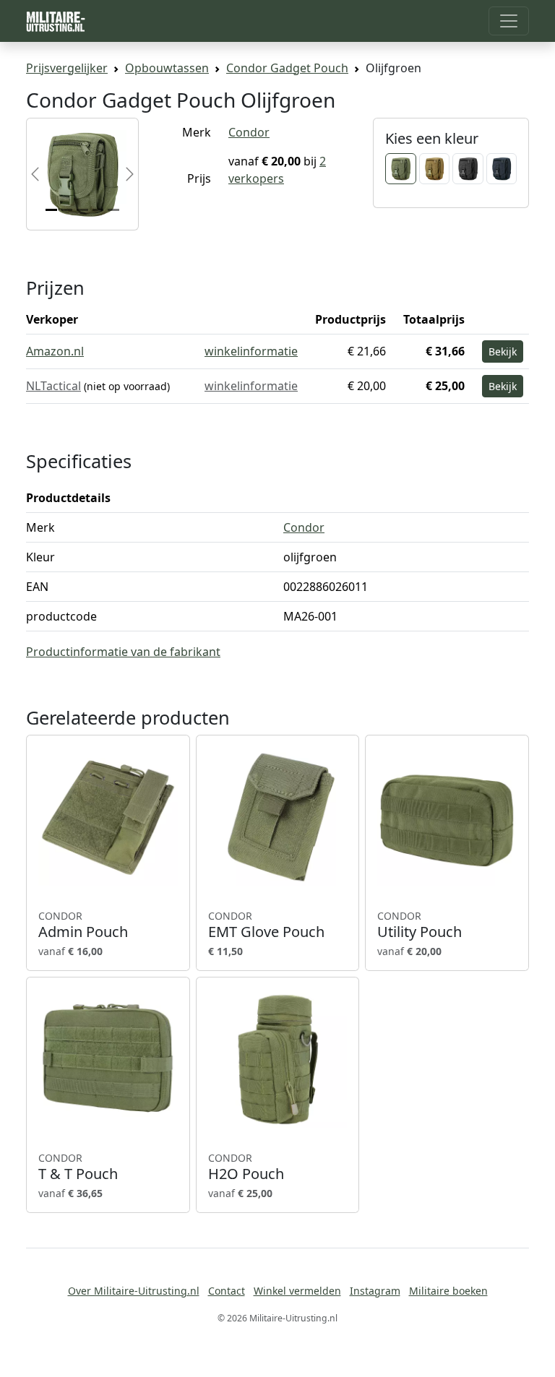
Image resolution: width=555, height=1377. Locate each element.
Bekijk (503, 351)
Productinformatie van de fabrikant (123, 652)
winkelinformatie (251, 351)
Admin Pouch (83, 925)
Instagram (375, 1291)
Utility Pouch (419, 925)
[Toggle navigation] (509, 21)
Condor (249, 132)
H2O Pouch (246, 1167)
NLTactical (53, 386)
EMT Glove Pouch (266, 925)
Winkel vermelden (297, 1291)
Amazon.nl (55, 351)
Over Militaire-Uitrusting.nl (133, 1291)
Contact (226, 1291)
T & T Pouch (78, 1167)
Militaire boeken (448, 1291)
